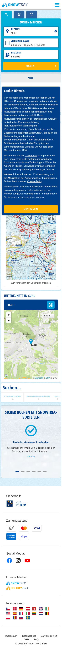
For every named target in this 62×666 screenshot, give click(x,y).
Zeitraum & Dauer (20, 40)
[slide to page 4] (33, 471)
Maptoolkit (39, 377)
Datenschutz (29, 635)
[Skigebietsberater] (19, 14)
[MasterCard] (24, 528)
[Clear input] (55, 31)
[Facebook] (9, 560)
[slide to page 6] (44, 471)
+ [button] (9, 315)
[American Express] (11, 536)
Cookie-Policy (34, 181)
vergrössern (51, 305)
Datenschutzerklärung (32, 197)
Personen (16, 52)
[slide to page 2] (22, 471)
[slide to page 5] (39, 471)
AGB (26, 639)
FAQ (36, 639)
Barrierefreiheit (49, 635)
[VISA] (37, 528)
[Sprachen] (8, 608)
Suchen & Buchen (31, 22)
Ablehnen (9, 165)
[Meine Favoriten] (31, 14)
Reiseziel (15, 29)
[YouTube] (27, 560)
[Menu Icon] (57, 5)
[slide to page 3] (28, 471)
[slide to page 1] (17, 471)
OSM (48, 377)
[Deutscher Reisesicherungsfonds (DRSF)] (9, 503)
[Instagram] (18, 560)
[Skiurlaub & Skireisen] (15, 5)
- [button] (9, 320)
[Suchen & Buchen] (6, 14)
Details (31, 456)
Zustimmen (31, 155)
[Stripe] (24, 536)
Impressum (20, 190)
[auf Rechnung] (11, 528)
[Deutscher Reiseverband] (21, 503)
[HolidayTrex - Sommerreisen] (17, 588)
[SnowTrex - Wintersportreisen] (16, 583)
